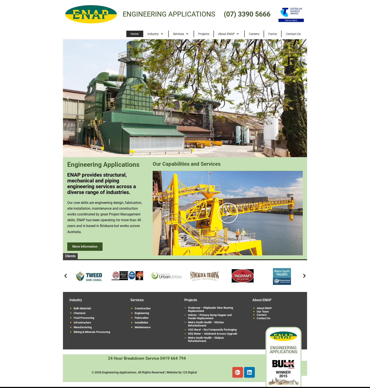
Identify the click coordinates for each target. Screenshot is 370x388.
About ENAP (264, 308)
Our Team (263, 311)
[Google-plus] (237, 372)
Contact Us (263, 318)
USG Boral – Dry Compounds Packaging (212, 329)
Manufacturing (83, 327)
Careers (262, 315)
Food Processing (84, 317)
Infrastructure (82, 322)
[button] (67, 98)
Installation (141, 322)
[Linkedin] (249, 372)
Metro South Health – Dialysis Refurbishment (206, 339)
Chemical (79, 313)
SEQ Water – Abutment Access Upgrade (212, 333)
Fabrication (141, 317)
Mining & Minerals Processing (92, 332)
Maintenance (143, 327)
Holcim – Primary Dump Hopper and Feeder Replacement (210, 316)
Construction (143, 308)
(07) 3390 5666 (247, 14)
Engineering (142, 313)
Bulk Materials (82, 308)
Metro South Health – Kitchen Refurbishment (206, 324)
